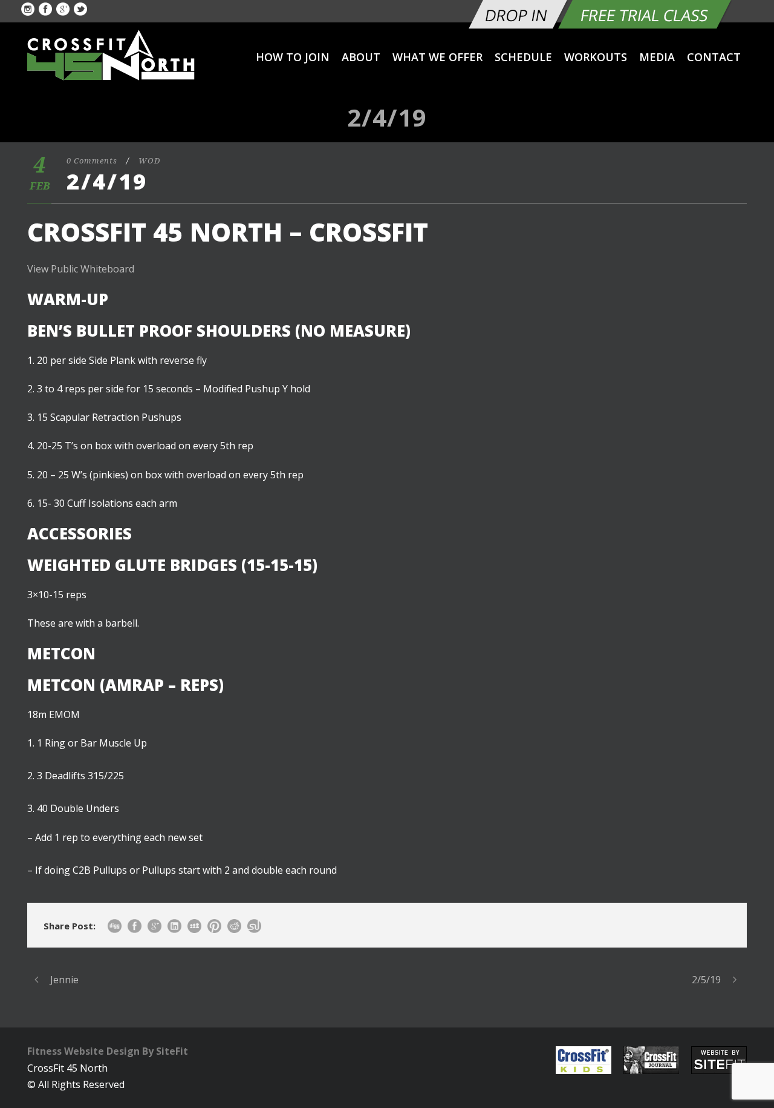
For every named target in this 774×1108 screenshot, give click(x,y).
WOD (149, 160)
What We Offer (437, 57)
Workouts (595, 57)
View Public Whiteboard (80, 268)
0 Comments (92, 160)
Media (657, 57)
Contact (714, 57)
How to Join (293, 57)
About (361, 57)
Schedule (523, 57)
